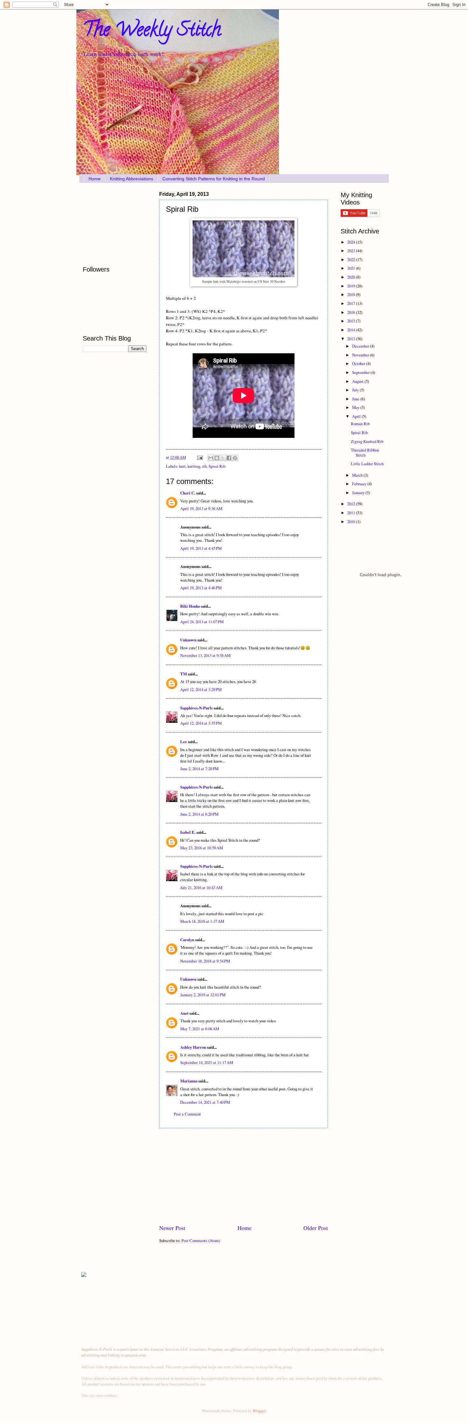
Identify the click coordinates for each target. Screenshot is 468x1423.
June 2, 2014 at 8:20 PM (199, 814)
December (361, 346)
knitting (194, 466)
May (356, 407)
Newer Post (172, 1228)
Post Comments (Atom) (200, 1240)
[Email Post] (199, 457)
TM (183, 674)
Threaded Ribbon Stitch (365, 452)
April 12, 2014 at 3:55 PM (201, 723)
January (358, 492)
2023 (351, 250)
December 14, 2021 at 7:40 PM (205, 1102)
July (356, 390)
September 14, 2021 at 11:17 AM (206, 1062)
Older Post (315, 1228)
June (356, 399)
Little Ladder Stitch (367, 463)
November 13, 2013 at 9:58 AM (205, 655)
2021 (351, 268)
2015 (351, 321)
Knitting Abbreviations (131, 178)
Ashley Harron (193, 1047)
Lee (183, 741)
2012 (351, 504)
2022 (351, 259)
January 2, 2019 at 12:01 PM (202, 995)
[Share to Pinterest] (235, 458)
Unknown (188, 640)
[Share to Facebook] (229, 458)
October (359, 363)
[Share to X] (223, 458)
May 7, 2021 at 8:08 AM (199, 1029)
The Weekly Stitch (152, 31)
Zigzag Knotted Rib (367, 441)
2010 (351, 521)
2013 (351, 339)
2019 (351, 286)
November (361, 355)
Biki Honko (190, 606)
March (358, 475)
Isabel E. (187, 832)
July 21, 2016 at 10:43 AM (201, 887)
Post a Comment (187, 1114)
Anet (184, 1013)
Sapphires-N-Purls (196, 708)
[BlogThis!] (217, 458)
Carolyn (187, 940)
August (358, 381)
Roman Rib (360, 423)
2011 (351, 512)
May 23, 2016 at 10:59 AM (201, 848)
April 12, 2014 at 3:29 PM (201, 689)
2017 (351, 303)
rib (204, 466)
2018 (351, 294)
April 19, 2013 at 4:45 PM (201, 548)
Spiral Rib (217, 466)
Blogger (259, 1410)
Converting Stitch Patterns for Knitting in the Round (213, 178)
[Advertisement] (243, 1176)
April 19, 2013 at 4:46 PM (201, 588)
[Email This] (211, 458)
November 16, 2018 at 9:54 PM (205, 961)
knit (182, 466)
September (361, 372)
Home (95, 178)
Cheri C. (187, 493)
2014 (351, 330)
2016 (351, 312)
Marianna (188, 1081)
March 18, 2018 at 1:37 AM (202, 921)
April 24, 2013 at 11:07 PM (201, 622)
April (357, 416)
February (359, 484)
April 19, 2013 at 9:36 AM (201, 508)
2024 (351, 242)
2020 (351, 277)
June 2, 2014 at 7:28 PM (199, 768)
